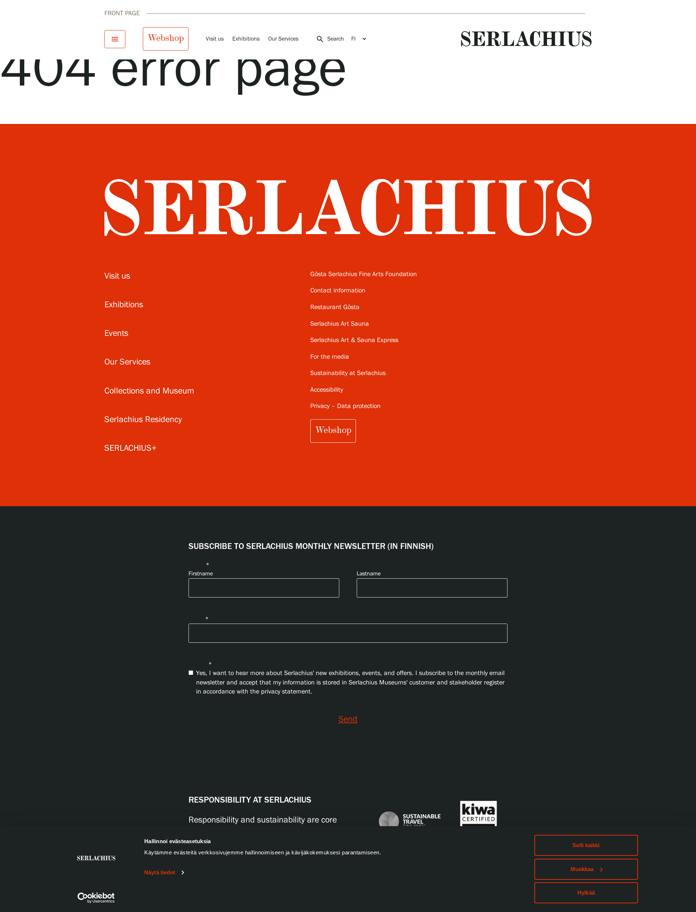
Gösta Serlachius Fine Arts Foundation (363, 274)
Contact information (337, 291)
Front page (122, 13)
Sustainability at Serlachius (348, 373)
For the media (329, 357)
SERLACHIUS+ (130, 448)
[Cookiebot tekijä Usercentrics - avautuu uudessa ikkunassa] (96, 897)
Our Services (283, 39)
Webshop (166, 38)
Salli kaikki (586, 845)
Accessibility (326, 390)
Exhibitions (246, 39)
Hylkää (586, 893)
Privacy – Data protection (345, 406)
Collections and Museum (149, 391)
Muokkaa (582, 869)
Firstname (200, 573)
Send (348, 719)
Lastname (369, 573)
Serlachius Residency (143, 420)
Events (116, 333)
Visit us (215, 39)
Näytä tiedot (159, 872)
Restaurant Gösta (335, 307)
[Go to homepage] (526, 38)
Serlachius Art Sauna (339, 324)
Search (330, 39)
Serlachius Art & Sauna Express (354, 340)
